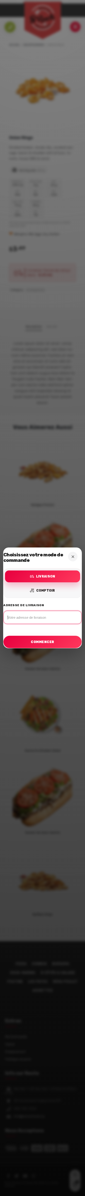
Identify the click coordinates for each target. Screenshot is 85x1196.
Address (42, 615)
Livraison (45, 576)
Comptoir (45, 591)
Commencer (42, 642)
